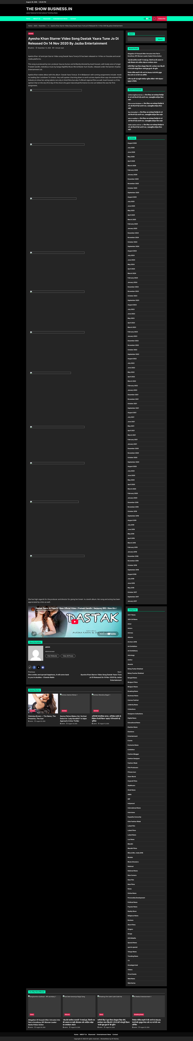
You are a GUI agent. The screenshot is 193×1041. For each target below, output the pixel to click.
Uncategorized (133, 965)
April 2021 (131, 430)
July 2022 (131, 363)
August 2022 (132, 358)
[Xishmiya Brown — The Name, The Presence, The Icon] (43, 704)
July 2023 (131, 309)
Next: (101, 676)
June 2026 (131, 152)
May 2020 (131, 480)
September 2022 (133, 354)
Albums (130, 637)
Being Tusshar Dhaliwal (136, 673)
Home (28, 18)
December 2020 (133, 448)
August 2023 (132, 305)
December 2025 (133, 179)
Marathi (130, 844)
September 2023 (133, 300)
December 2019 (133, 502)
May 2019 (131, 534)
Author (130, 660)
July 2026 (131, 147)
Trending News (133, 956)
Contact (73, 18)
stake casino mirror (134, 125)
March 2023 (132, 327)
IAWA (129, 794)
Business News (133, 695)
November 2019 (133, 507)
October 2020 (132, 457)
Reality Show (132, 911)
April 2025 (131, 215)
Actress (31, 33)
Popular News (132, 907)
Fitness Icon (132, 772)
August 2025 (132, 197)
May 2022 (131, 372)
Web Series (131, 983)
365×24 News (132, 619)
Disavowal (46, 18)
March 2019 (132, 543)
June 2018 (131, 583)
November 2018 (133, 561)
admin (32, 48)
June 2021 (131, 421)
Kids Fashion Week (134, 821)
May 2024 (131, 264)
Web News (131, 978)
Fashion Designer (134, 758)
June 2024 (131, 260)
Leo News (131, 839)
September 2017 (133, 597)
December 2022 (133, 341)
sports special (132, 947)
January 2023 (132, 336)
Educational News (134, 722)
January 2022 (132, 390)
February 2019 (133, 547)
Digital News (132, 718)
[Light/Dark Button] (146, 19)
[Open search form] (149, 19)
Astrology (131, 655)
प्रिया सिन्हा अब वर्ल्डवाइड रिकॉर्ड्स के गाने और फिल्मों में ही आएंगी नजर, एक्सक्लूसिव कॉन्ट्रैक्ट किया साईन (146, 97)
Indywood (131, 803)
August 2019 (132, 520)
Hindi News (132, 790)
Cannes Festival (133, 700)
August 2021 (132, 412)
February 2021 (133, 439)
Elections (131, 731)
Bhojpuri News (133, 687)
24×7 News (132, 615)
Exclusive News (133, 745)
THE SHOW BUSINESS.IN (49, 9)
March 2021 (132, 435)
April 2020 (131, 484)
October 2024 (132, 242)
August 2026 (132, 143)
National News (133, 871)
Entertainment (133, 736)
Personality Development (136, 898)
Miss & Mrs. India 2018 (135, 853)
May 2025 (131, 210)
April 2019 (131, 538)
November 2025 (133, 183)
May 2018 (131, 588)
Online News (132, 893)
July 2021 (131, 417)
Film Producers (133, 767)
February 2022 (133, 385)
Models (130, 857)
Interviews (131, 812)
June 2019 (131, 529)
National (130, 866)
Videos (130, 969)
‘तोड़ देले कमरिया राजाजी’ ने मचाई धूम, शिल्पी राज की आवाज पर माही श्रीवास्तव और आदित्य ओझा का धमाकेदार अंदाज (79, 1022)
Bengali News (132, 678)
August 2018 (132, 574)
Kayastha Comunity (134, 817)
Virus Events (132, 974)
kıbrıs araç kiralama (134, 103)
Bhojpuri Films (133, 682)
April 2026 (131, 161)
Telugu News (132, 951)
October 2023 (132, 296)
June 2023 (131, 314)
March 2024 (132, 273)
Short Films (132, 925)
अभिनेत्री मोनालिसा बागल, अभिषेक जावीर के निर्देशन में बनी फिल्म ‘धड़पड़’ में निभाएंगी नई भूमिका (106, 718)
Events (130, 740)
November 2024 (133, 237)
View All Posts (68, 656)
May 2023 (131, 318)
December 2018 (133, 556)
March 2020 (132, 489)
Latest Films (132, 830)
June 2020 (131, 475)
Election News (133, 727)
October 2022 (132, 350)
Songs (130, 934)
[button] (30, 667)
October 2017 (132, 592)
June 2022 (131, 367)
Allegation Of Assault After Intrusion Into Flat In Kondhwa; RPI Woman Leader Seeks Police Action (44, 1022)
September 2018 (133, 570)
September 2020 (133, 462)
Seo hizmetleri (133, 112)
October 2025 (132, 188)
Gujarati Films (132, 781)
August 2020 (132, 466)
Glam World (132, 776)
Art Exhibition (132, 646)
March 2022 (132, 381)
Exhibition (131, 749)
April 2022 (131, 377)
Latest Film (131, 826)
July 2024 (131, 255)
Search (131, 34)
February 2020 (133, 493)
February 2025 (133, 224)
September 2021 (133, 408)
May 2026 (131, 156)
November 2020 (133, 453)
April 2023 (131, 323)
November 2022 (133, 345)
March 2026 (132, 165)
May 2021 (131, 426)
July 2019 (131, 525)
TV (129, 960)
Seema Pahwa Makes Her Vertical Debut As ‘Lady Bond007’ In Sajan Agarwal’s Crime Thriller (73, 718)
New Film (131, 880)
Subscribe (161, 18)
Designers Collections (135, 714)
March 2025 (132, 219)
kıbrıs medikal (133, 118)
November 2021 (133, 399)
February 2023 (133, 332)
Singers (130, 929)
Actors (130, 628)
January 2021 (132, 444)
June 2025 (131, 206)
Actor (129, 624)
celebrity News (133, 704)
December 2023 (133, 287)
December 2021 (133, 394)
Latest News (132, 835)
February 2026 (133, 170)
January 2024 (132, 282)
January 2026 (132, 174)
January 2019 (132, 552)
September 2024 (133, 246)
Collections (132, 709)
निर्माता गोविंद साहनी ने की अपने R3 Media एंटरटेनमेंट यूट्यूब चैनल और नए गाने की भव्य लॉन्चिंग (146, 1022)
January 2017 (132, 601)
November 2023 (133, 291)
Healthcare (131, 785)
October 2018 (132, 565)
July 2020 (131, 471)
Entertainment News (60, 18)
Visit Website (52, 656)
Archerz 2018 (132, 642)
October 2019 (132, 511)
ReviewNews (105, 1039)
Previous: (48, 674)
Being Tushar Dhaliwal (135, 669)
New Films (131, 884)
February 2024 (133, 278)
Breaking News (133, 691)
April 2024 (131, 269)
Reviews (130, 920)
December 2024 (133, 233)
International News (134, 808)
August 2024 (132, 251)
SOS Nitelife (132, 938)
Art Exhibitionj (133, 651)
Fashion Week (132, 763)
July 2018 (131, 578)
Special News (132, 942)
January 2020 (132, 498)
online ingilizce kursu (135, 95)
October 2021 (132, 403)
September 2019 (133, 516)
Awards (130, 664)
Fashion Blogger (133, 754)
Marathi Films (132, 848)
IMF (129, 799)
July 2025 (131, 201)
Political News (132, 902)
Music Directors (133, 862)
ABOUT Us (36, 18)
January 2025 (132, 228)
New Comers (132, 875)
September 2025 (133, 192)
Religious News (133, 916)
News (130, 889)
